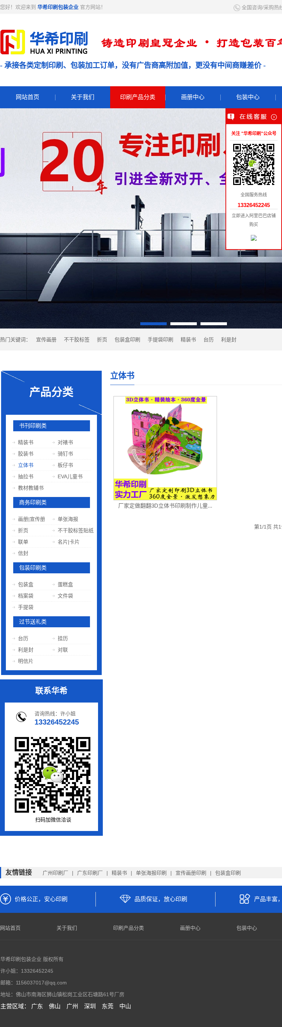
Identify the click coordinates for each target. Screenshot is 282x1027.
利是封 (228, 339)
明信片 (25, 661)
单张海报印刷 (151, 873)
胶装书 (25, 454)
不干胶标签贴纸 (75, 530)
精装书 (188, 339)
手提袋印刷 (160, 339)
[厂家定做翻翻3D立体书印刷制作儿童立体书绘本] (165, 446)
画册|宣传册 (31, 519)
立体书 (25, 465)
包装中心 (248, 97)
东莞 (107, 1006)
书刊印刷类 (33, 426)
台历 (208, 339)
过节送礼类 (33, 622)
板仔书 (65, 465)
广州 (72, 1006)
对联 (63, 650)
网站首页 (27, 97)
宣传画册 (46, 339)
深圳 (90, 1006)
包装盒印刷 (127, 339)
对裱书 (65, 442)
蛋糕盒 (65, 584)
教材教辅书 (30, 488)
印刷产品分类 (137, 97)
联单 (23, 542)
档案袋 (25, 596)
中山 (125, 1006)
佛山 (55, 1006)
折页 (102, 339)
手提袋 (25, 607)
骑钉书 (65, 454)
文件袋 (65, 596)
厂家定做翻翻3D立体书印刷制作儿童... (165, 505)
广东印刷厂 (90, 873)
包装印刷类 (33, 568)
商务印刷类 (33, 502)
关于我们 (82, 97)
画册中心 (193, 97)
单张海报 (68, 519)
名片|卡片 (68, 542)
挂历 (63, 638)
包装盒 (25, 584)
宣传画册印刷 (191, 873)
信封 (23, 553)
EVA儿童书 (70, 476)
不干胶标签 (77, 339)
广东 (37, 1006)
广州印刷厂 (55, 873)
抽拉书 (25, 476)
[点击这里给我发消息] (254, 238)
